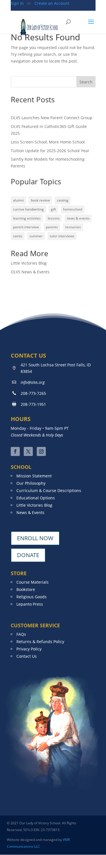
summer (36, 236)
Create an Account (51, 3)
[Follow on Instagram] (41, 451)
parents (52, 227)
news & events (78, 218)
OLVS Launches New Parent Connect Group (51, 117)
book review (40, 200)
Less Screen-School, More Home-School (48, 142)
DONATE (28, 555)
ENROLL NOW (35, 538)
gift (53, 209)
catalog (62, 200)
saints (17, 236)
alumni (18, 200)
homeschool (72, 209)
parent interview (26, 227)
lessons (54, 218)
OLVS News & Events (30, 271)
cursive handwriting (28, 209)
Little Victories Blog (29, 263)
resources (73, 227)
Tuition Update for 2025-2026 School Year (50, 150)
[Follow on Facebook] (15, 451)
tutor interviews (62, 236)
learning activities (27, 218)
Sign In (18, 3)
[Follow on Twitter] (28, 451)
